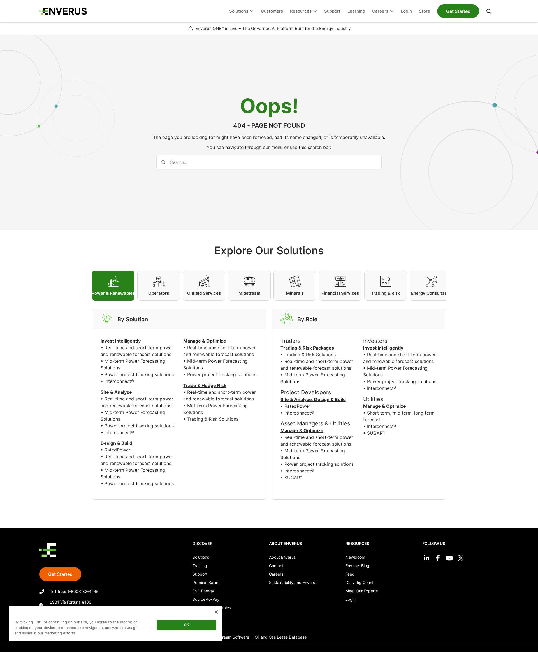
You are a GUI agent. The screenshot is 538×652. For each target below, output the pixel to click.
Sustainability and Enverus (293, 582)
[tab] (113, 286)
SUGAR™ (293, 477)
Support (200, 574)
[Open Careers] (392, 11)
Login (350, 599)
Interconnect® (119, 381)
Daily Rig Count (359, 582)
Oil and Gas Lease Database (281, 637)
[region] (115, 624)
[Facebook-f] (437, 558)
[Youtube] (449, 558)
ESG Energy (203, 590)
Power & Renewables (212, 607)
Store (197, 616)
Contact (276, 565)
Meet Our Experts (361, 590)
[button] (489, 11)
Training (200, 565)
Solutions (201, 557)
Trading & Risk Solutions (212, 419)
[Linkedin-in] (426, 558)
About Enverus (282, 557)
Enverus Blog (357, 565)
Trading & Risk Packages (307, 348)
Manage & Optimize (301, 430)
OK (186, 625)
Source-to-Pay (206, 599)
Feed (349, 574)
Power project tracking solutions (139, 374)
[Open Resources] (315, 11)
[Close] (216, 612)
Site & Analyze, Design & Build (313, 399)
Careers (276, 574)
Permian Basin (205, 582)
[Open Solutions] (252, 11)
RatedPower (117, 450)
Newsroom (355, 557)
